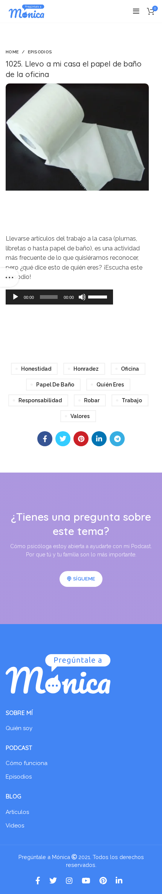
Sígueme (84, 579)
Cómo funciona (26, 763)
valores (80, 416)
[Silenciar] (82, 297)
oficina (130, 369)
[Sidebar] (9, 277)
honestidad (36, 369)
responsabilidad (40, 400)
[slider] (98, 296)
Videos (15, 825)
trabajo (132, 400)
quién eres (110, 385)
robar (91, 400)
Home (12, 52)
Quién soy (19, 728)
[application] (59, 297)
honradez (86, 369)
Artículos (17, 812)
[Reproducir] (15, 297)
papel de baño (55, 385)
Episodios (40, 52)
